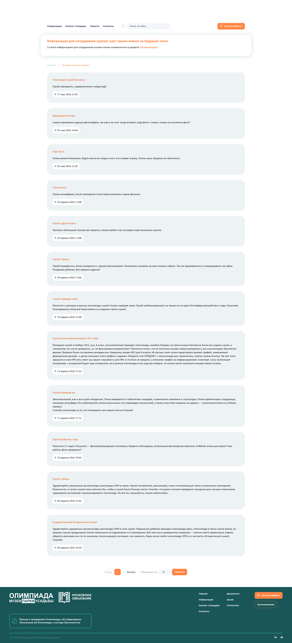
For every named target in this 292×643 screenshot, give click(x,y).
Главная (51, 65)
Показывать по (149, 572)
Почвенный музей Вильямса (69, 79)
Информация (54, 26)
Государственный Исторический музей (75, 522)
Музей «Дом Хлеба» (64, 223)
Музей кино (59, 187)
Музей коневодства (64, 392)
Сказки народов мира (65, 298)
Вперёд (131, 572)
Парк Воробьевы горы (65, 439)
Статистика (233, 605)
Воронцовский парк (64, 115)
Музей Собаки (61, 259)
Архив (230, 599)
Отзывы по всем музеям (76, 65)
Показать (179, 572)
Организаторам (148, 47)
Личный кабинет (233, 26)
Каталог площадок (75, 26)
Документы (233, 593)
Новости (94, 26)
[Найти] (123, 26)
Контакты (108, 26)
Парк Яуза (58, 151)
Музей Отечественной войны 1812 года (75, 338)
